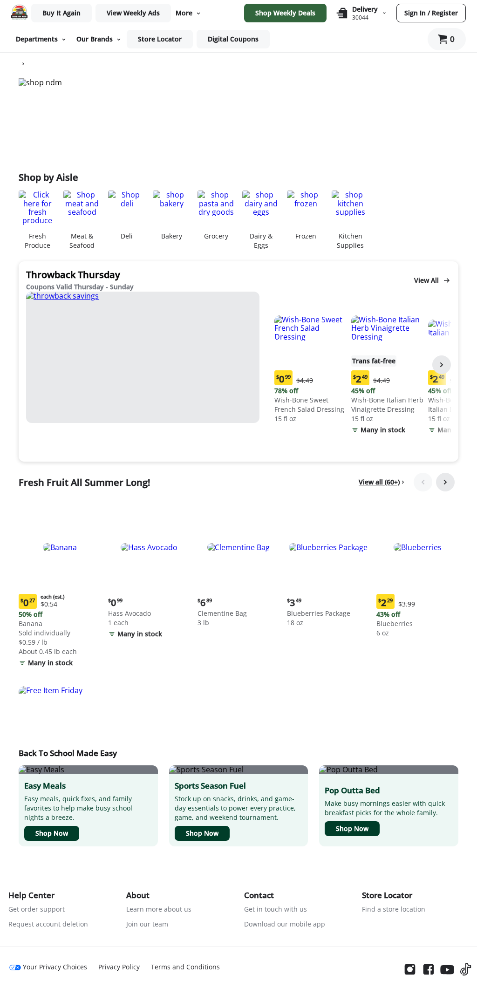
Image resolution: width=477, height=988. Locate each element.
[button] (311, 358)
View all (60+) (379, 481)
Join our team (147, 924)
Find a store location (393, 909)
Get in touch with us (275, 909)
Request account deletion (48, 924)
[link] (133, 13)
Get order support (36, 909)
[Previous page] (423, 482)
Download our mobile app (284, 924)
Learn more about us (158, 909)
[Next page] (441, 364)
